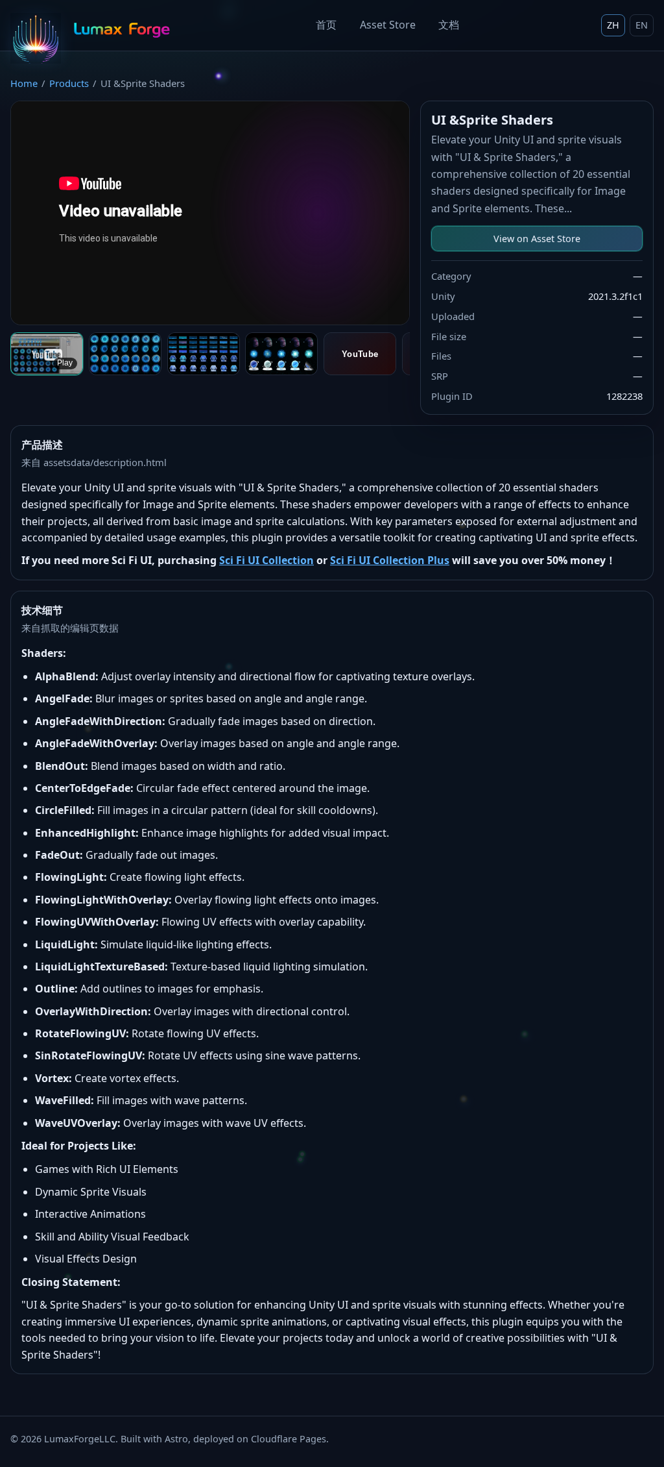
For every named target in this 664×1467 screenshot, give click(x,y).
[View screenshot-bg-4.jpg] (281, 353)
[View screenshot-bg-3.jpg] (203, 353)
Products (69, 83)
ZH (613, 25)
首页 (326, 25)
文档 (448, 25)
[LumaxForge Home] (92, 25)
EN (641, 25)
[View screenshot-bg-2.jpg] (125, 353)
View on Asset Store (536, 238)
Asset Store (388, 25)
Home (24, 83)
